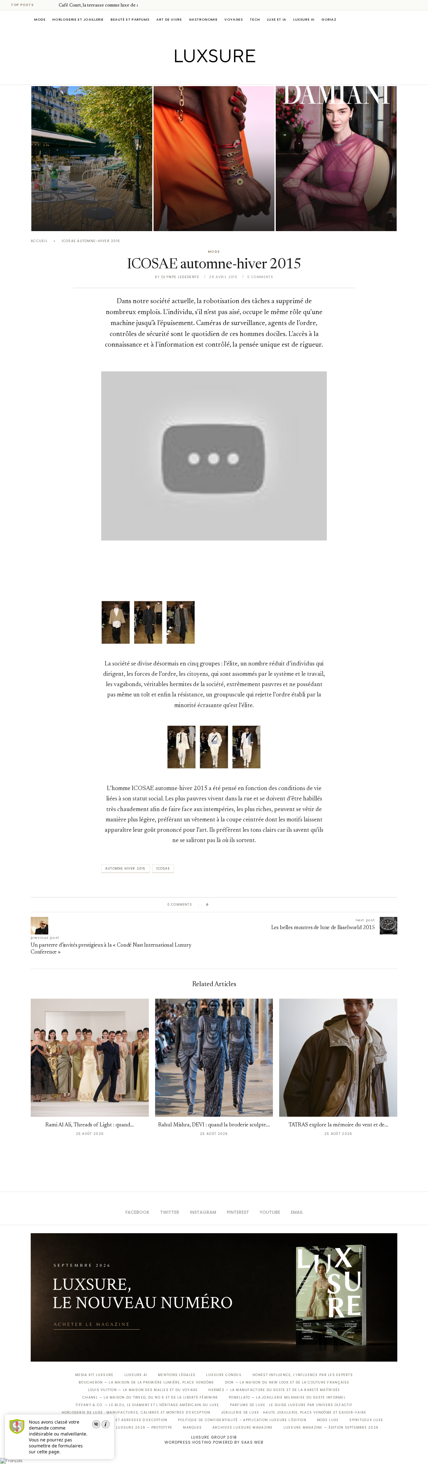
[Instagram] (209, 76)
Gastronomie (203, 19)
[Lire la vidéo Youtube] (214, 464)
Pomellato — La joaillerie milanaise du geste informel (287, 1397)
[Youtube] (227, 76)
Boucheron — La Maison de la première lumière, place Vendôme (146, 1382)
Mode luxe (328, 1420)
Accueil (39, 241)
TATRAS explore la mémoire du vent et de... (338, 1125)
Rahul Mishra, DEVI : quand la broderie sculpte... (214, 1125)
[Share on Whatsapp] (243, 904)
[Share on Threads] (249, 904)
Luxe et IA (276, 19)
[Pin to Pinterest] (231, 904)
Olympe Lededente (180, 277)
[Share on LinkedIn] (237, 904)
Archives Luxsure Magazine (242, 1427)
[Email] (236, 76)
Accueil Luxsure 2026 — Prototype (135, 1427)
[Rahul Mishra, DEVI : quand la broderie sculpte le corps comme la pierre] (214, 1058)
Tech (255, 19)
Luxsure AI (304, 19)
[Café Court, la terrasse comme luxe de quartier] (91, 158)
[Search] (394, 19)
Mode (39, 19)
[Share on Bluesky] (255, 904)
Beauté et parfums (130, 19)
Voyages (233, 19)
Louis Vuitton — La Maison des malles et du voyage (143, 1390)
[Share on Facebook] (219, 904)
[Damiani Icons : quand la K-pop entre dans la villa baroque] (336, 158)
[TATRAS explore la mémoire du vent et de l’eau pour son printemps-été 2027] (338, 1058)
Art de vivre (169, 19)
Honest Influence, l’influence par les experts (303, 1375)
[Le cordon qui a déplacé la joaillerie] (214, 158)
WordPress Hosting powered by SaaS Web (214, 1442)
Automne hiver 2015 (125, 868)
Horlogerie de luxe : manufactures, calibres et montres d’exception (136, 1412)
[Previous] (44, 5)
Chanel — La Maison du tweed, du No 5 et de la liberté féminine (150, 1397)
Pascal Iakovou (63, 220)
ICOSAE (163, 868)
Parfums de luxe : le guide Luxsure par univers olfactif (291, 1405)
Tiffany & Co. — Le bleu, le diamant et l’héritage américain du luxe (147, 1405)
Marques (192, 1427)
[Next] (52, 5)
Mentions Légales (177, 1375)
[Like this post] (212, 904)
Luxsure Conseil (224, 1375)
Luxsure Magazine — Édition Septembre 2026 (331, 1427)
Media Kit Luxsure (94, 1375)
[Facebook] (192, 76)
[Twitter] (201, 76)
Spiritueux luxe (366, 1420)
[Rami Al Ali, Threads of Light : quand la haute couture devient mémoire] (90, 1058)
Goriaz (329, 19)
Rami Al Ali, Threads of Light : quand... (89, 1125)
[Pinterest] (218, 76)
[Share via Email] (261, 904)
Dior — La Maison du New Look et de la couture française (287, 1382)
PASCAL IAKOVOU (185, 220)
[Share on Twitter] (225, 904)
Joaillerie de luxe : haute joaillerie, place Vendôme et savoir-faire (294, 1412)
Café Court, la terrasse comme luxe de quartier (106, 5)
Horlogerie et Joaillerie (78, 19)
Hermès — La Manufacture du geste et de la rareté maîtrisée (274, 1390)
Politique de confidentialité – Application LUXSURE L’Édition (242, 1420)
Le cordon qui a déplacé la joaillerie (213, 211)
